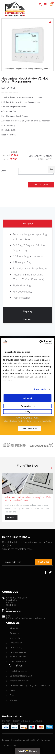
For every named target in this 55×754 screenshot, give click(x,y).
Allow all (27, 398)
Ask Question (29, 428)
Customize (26, 406)
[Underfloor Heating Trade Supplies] (19, 9)
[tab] (27, 223)
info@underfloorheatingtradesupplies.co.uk (25, 618)
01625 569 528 (13, 611)
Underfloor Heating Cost (21, 676)
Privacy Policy (16, 642)
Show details (39, 389)
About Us (14, 628)
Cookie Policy (16, 647)
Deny (27, 411)
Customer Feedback (19, 652)
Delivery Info (16, 638)
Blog (12, 695)
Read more (11, 517)
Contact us (15, 633)
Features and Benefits (19, 680)
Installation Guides (18, 671)
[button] (49, 24)
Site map (13, 700)
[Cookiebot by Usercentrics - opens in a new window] (39, 342)
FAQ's (12, 690)
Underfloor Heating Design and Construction (30, 685)
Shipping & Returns (18, 661)
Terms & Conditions (19, 656)
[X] (50, 572)
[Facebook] (45, 572)
